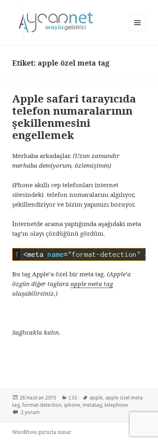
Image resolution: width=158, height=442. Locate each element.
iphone (72, 404)
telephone (116, 404)
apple (96, 397)
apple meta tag (91, 284)
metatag (92, 404)
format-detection (42, 404)
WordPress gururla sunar (41, 432)
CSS (72, 397)
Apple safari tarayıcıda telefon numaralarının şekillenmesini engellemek (74, 116)
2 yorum (29, 412)
